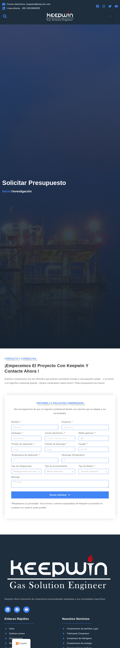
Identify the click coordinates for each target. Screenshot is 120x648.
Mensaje (15, 477)
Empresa (66, 422)
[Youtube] (26, 609)
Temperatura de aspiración (24, 455)
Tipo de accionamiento (56, 466)
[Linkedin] (8, 609)
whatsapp (16, 433)
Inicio (6, 191)
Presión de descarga (55, 444)
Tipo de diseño (86, 466)
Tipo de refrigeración (21, 466)
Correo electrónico (54, 433)
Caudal (82, 444)
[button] (4, 16)
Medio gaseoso (86, 433)
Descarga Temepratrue (73, 455)
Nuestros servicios (76, 618)
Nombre (15, 422)
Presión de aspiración (22, 444)
